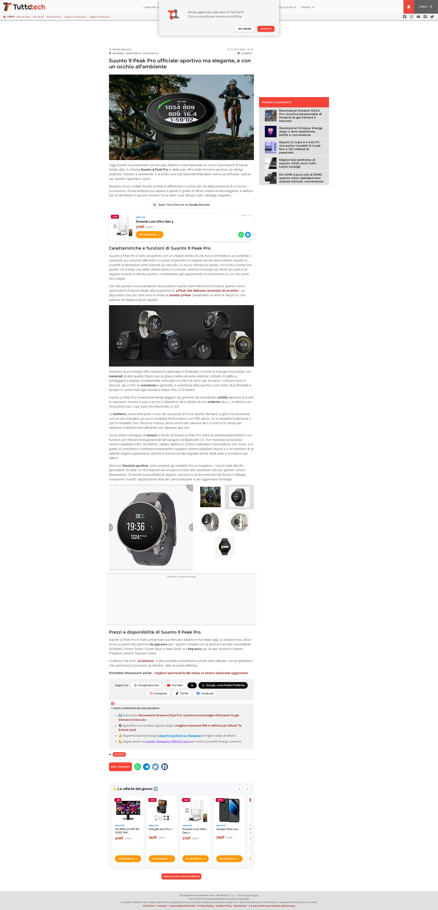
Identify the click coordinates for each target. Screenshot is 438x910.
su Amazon (146, 661)
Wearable (118, 53)
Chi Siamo (149, 905)
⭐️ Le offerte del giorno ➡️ (135, 789)
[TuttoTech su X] (192, 685)
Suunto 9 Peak (180, 295)
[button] (210, 497)
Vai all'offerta (148, 234)
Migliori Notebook (99, 17)
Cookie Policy (224, 905)
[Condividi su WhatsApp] (241, 235)
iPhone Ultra (23, 17)
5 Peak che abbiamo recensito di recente (207, 290)
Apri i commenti (120, 767)
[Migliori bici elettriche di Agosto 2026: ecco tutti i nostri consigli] (270, 163)
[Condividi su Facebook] (164, 766)
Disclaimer (240, 905)
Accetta (266, 29)
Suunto (119, 754)
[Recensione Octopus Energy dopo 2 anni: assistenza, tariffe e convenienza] (270, 131)
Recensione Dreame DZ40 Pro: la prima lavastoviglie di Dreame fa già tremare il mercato (300, 116)
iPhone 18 (38, 17)
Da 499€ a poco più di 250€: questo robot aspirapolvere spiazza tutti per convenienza (301, 178)
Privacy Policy (205, 905)
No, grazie (244, 29)
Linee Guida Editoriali (182, 905)
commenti (247, 53)
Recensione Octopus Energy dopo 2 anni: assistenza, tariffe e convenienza (301, 131)
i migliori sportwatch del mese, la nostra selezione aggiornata (201, 673)
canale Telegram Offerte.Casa (167, 741)
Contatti (162, 905)
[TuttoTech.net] (28, 7)
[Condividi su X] (155, 766)
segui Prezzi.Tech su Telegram (180, 735)
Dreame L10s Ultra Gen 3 (154, 221)
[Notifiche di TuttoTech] (408, 7)
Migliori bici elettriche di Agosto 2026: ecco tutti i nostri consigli (298, 163)
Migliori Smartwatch (76, 17)
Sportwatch (150, 53)
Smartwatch (133, 53)
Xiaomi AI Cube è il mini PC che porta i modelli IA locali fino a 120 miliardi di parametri (299, 147)
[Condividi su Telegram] (248, 235)
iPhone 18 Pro (54, 17)
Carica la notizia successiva (181, 876)
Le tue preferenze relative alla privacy (272, 905)
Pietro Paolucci (121, 49)
